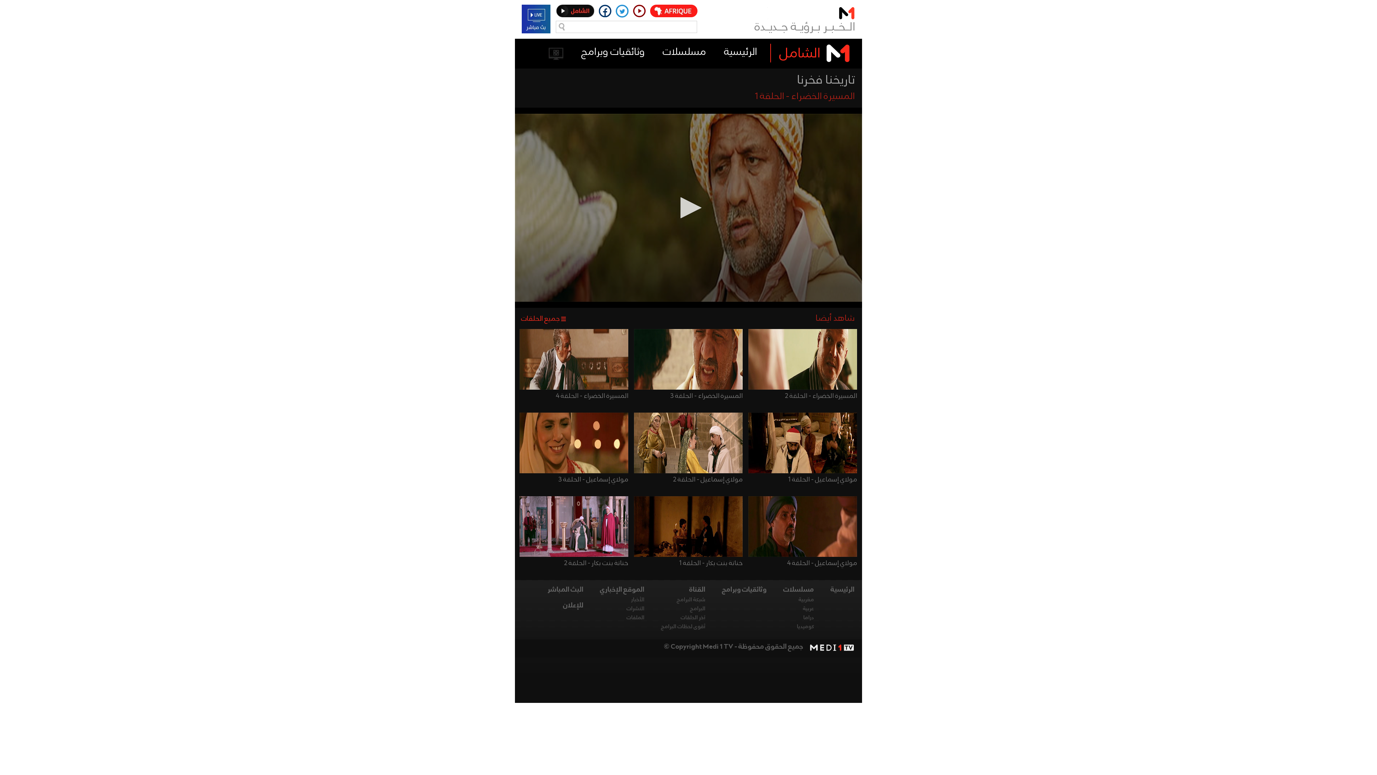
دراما (808, 618)
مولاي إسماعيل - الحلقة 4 (822, 563)
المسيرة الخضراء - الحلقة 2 (821, 396)
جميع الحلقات (540, 319)
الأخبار (637, 600)
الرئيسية (740, 52)
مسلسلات (684, 52)
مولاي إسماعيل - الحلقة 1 (822, 480)
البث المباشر (565, 589)
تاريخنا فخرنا (826, 80)
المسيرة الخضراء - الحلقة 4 (592, 396)
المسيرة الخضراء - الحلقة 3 (706, 396)
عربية (808, 609)
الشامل (799, 54)
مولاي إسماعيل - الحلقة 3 (593, 480)
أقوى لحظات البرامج (683, 627)
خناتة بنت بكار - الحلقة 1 (711, 563)
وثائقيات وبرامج (613, 52)
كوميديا (805, 627)
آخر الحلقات (693, 618)
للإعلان (573, 605)
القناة (697, 589)
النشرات (635, 609)
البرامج (697, 609)
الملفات (635, 618)
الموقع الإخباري (622, 589)
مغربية (806, 600)
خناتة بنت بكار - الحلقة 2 (596, 563)
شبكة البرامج (691, 600)
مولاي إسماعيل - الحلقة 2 (708, 480)
